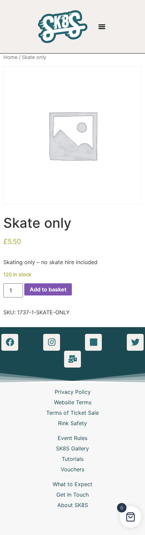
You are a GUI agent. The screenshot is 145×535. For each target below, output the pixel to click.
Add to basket (48, 289)
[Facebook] (9, 342)
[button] (102, 26)
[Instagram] (51, 342)
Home (10, 57)
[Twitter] (135, 342)
